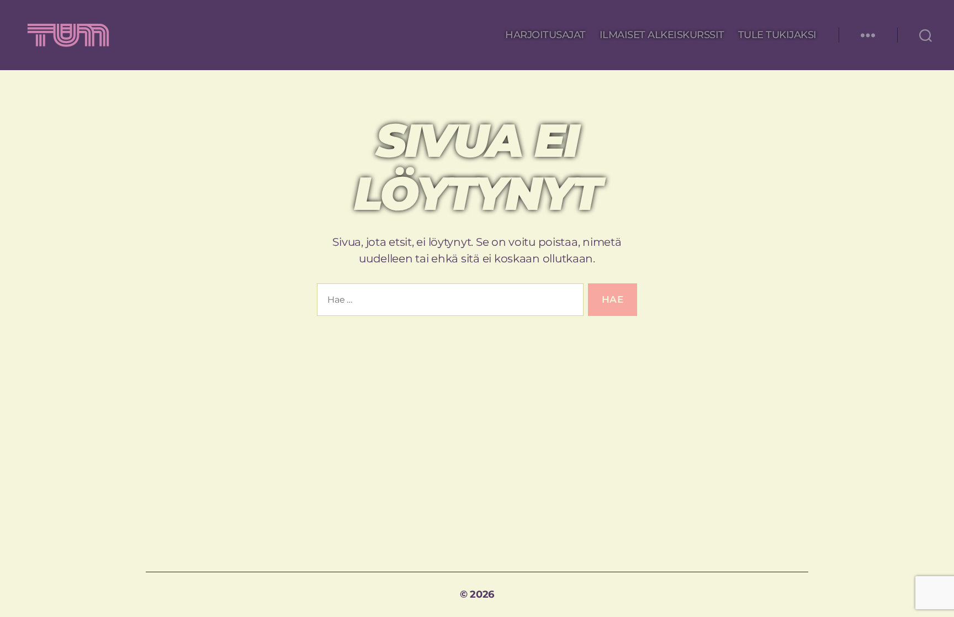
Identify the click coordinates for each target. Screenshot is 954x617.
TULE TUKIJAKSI (777, 35)
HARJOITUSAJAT (545, 35)
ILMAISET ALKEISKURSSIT (662, 35)
